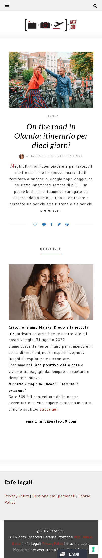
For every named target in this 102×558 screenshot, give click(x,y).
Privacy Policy (17, 496)
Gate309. (57, 531)
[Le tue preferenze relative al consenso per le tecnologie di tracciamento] (93, 549)
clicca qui (49, 409)
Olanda (52, 116)
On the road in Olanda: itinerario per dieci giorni (51, 136)
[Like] (35, 223)
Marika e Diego (42, 156)
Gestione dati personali (53, 496)
